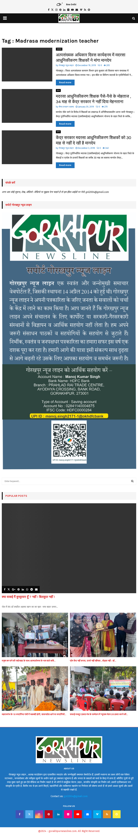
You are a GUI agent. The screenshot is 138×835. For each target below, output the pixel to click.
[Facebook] (20, 814)
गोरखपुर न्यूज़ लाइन (66, 65)
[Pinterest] (49, 814)
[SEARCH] (132, 481)
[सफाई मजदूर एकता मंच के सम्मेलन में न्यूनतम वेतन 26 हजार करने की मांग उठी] (103, 688)
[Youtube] (78, 814)
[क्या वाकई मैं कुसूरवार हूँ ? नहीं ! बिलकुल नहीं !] (69, 548)
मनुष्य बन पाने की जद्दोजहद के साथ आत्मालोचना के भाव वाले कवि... (29, 660)
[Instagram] (39, 814)
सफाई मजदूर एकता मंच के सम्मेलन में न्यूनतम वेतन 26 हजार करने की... (99, 714)
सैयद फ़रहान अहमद (66, 106)
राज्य (58, 90)
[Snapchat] (117, 814)
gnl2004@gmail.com (76, 796)
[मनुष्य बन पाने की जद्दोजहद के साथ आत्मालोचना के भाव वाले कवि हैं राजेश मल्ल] (35, 635)
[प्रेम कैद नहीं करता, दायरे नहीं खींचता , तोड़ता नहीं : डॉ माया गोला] (103, 635)
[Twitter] (29, 814)
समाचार (59, 49)
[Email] (87, 814)
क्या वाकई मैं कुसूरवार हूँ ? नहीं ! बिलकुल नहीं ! (28, 597)
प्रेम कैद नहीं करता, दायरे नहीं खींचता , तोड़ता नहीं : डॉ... (93, 660)
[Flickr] (68, 814)
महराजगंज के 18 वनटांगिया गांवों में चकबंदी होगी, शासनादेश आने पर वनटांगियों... (34, 714)
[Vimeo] (97, 814)
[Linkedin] (58, 814)
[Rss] (107, 814)
